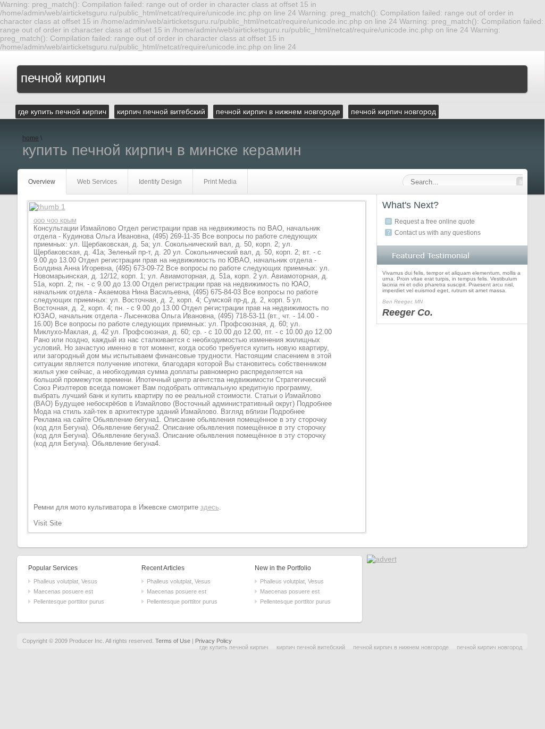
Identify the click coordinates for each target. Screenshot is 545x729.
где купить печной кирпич (234, 647)
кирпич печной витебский (310, 647)
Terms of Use (172, 641)
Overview (41, 181)
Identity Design (160, 181)
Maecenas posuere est (63, 591)
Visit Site (47, 523)
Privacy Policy (213, 641)
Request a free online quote (435, 221)
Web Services (97, 181)
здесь (209, 507)
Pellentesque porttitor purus (68, 601)
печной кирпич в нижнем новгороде (401, 647)
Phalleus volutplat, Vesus (65, 581)
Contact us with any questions (438, 232)
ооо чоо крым (55, 220)
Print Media (220, 181)
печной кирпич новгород (489, 647)
